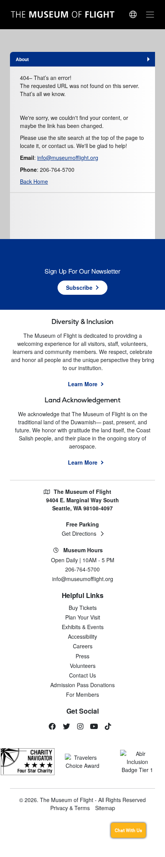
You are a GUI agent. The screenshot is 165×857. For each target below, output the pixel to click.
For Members (82, 694)
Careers (82, 646)
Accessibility (82, 636)
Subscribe (79, 287)
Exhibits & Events (83, 627)
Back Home (34, 181)
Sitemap (105, 808)
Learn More (82, 384)
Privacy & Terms (70, 808)
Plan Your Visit (82, 617)
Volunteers (83, 665)
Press (82, 656)
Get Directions (79, 533)
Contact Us (82, 675)
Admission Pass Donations (82, 685)
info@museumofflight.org (67, 157)
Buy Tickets (83, 607)
